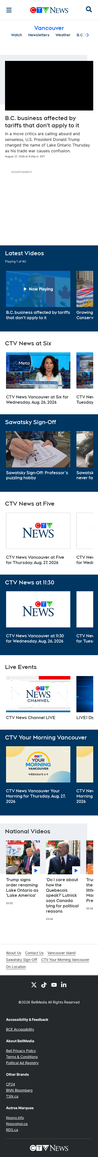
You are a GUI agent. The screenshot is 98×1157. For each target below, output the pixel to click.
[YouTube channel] (54, 985)
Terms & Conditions (22, 1057)
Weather (63, 35)
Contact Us (34, 953)
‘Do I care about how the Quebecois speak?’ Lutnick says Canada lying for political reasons (62, 895)
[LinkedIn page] (64, 985)
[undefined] (38, 296)
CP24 (10, 1084)
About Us (13, 953)
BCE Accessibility (20, 1029)
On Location (16, 966)
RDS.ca (12, 1130)
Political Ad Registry (22, 1063)
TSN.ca (12, 1096)
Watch (16, 35)
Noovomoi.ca (17, 1124)
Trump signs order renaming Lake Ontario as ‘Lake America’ (22, 887)
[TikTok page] (44, 985)
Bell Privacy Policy (21, 1051)
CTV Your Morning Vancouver (65, 959)
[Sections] (9, 10)
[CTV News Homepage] (49, 10)
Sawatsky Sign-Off (21, 959)
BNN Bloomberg (19, 1090)
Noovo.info (15, 1117)
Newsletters (39, 35)
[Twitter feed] (34, 985)
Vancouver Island (61, 953)
